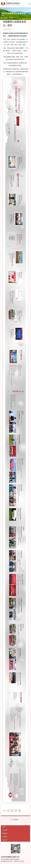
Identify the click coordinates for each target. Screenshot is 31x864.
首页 (2, 18)
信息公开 (5, 840)
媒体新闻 (11, 18)
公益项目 (5, 836)
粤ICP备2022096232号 (6, 861)
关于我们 (5, 830)
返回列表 (15, 819)
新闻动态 (6, 18)
